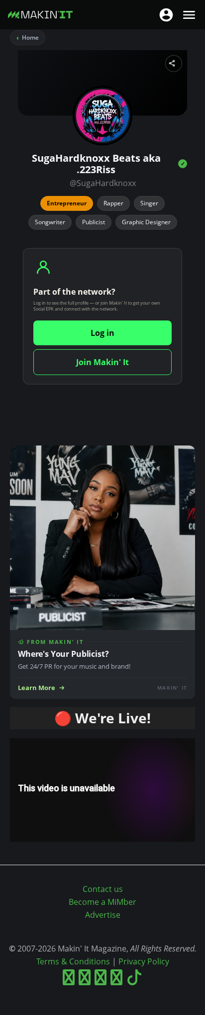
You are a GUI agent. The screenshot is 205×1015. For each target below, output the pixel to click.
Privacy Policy (143, 961)
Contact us (103, 889)
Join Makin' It (102, 362)
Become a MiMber (102, 901)
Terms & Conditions (73, 961)
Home (30, 37)
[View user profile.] (102, 115)
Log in (102, 332)
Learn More (36, 688)
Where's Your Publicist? (63, 653)
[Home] (40, 16)
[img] (182, 163)
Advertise (102, 914)
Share (173, 63)
